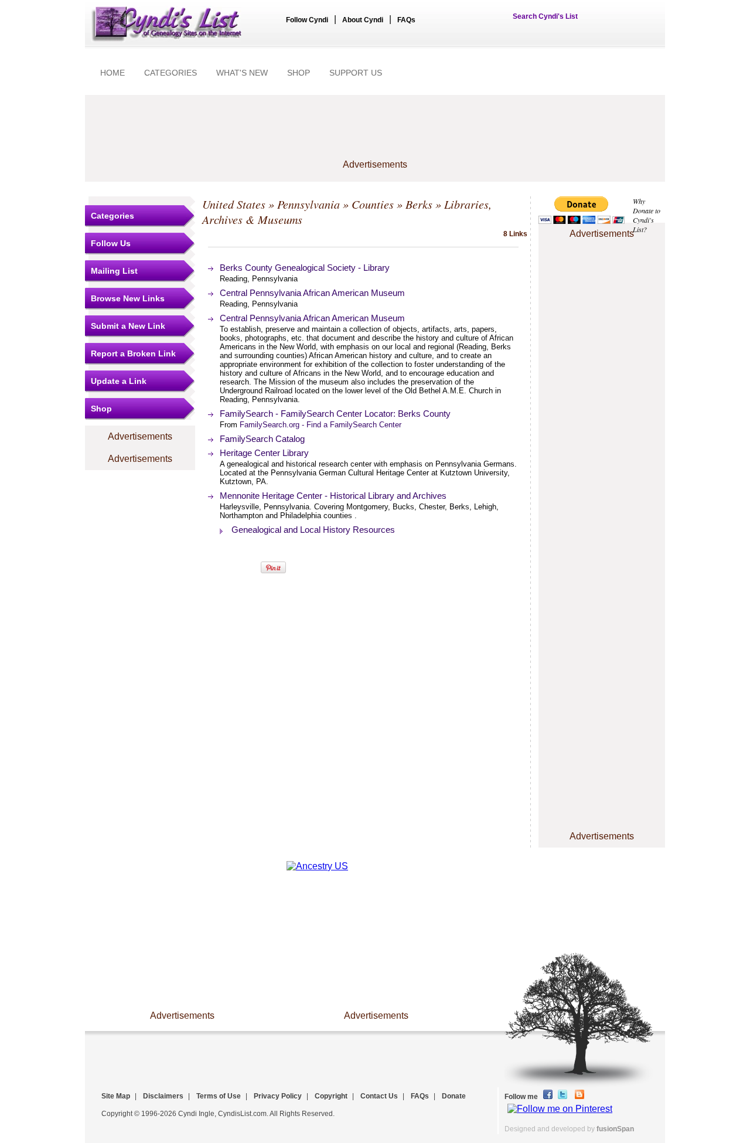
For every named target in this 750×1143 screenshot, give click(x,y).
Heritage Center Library (264, 453)
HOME (112, 72)
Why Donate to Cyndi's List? (646, 215)
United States (233, 204)
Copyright (331, 1096)
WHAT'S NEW (242, 72)
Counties (373, 204)
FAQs (406, 20)
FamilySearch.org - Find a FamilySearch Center (320, 424)
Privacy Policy (278, 1096)
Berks (418, 204)
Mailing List (114, 270)
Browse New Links (128, 298)
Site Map (115, 1096)
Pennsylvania (308, 204)
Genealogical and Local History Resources (313, 530)
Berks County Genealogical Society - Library (305, 268)
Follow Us (111, 243)
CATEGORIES (170, 72)
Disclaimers (163, 1096)
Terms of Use (218, 1096)
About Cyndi (362, 20)
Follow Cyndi (307, 20)
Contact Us (379, 1096)
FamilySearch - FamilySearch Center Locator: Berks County (335, 414)
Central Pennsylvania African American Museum (312, 293)
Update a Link (118, 381)
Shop (101, 408)
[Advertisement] (375, 133)
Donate (454, 1096)
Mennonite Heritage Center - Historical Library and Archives (333, 496)
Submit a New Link (128, 326)
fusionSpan (615, 1129)
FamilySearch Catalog (262, 439)
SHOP (298, 72)
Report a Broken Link (133, 353)
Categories (112, 215)
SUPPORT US (355, 72)
